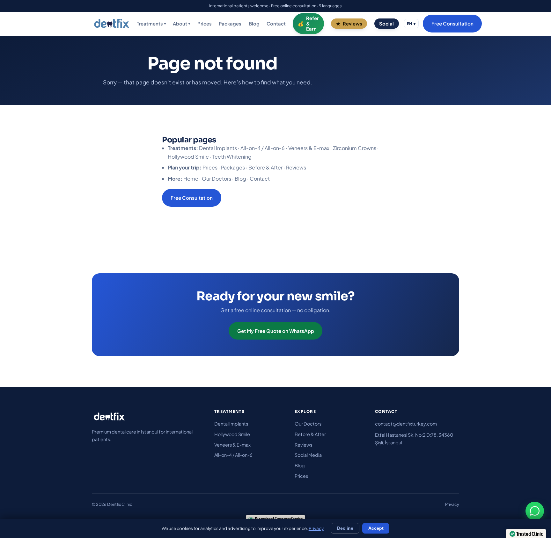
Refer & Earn (312, 23)
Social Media (308, 455)
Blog (254, 23)
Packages (230, 23)
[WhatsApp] (534, 511)
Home (190, 178)
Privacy (452, 504)
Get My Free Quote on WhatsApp (275, 331)
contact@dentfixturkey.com (406, 424)
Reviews (352, 23)
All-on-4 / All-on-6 (262, 148)
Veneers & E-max (308, 148)
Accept (376, 528)
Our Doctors (216, 178)
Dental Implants (218, 148)
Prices (204, 23)
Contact (276, 23)
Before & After (265, 167)
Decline (345, 528)
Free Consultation (452, 24)
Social (386, 23)
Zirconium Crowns (354, 148)
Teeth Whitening (232, 156)
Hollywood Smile (188, 156)
